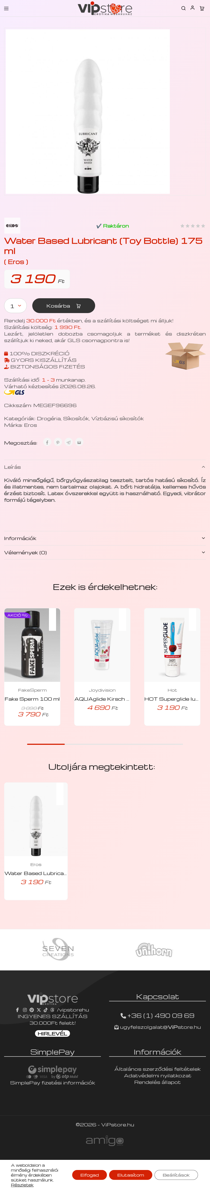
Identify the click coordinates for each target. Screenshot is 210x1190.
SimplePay (52, 1051)
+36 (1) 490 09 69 (160, 1015)
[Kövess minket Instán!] (25, 1009)
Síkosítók (76, 418)
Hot (172, 690)
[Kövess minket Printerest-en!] (32, 1009)
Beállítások (176, 1175)
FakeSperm (32, 690)
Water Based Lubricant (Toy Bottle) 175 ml (65, 873)
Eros (30, 425)
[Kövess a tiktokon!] (46, 1009)
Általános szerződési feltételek (157, 1069)
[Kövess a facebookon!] (18, 1009)
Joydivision (102, 690)
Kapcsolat (157, 996)
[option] (57, 949)
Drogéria (49, 418)
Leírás (12, 467)
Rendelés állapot (157, 1082)
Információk (20, 538)
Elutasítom (130, 1175)
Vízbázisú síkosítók (117, 418)
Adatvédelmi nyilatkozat (157, 1075)
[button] (55, 616)
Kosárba (58, 305)
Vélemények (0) (25, 552)
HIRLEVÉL (52, 1033)
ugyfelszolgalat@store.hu (160, 1027)
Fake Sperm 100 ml (32, 698)
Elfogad (89, 1175)
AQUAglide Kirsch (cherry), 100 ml (122, 698)
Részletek (22, 1184)
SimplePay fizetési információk (52, 1082)
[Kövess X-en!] (39, 1009)
